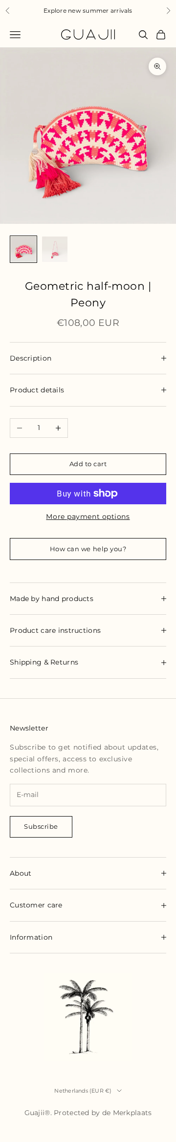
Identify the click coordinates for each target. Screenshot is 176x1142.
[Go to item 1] (23, 249)
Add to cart (88, 464)
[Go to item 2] (54, 249)
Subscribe (41, 826)
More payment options (88, 516)
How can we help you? (88, 549)
